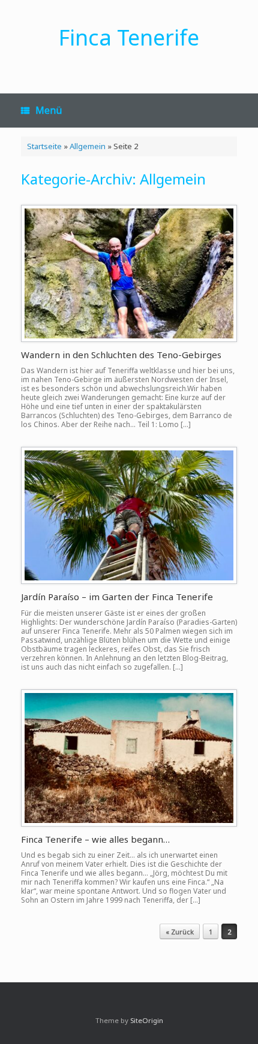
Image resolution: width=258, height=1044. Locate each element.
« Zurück (180, 931)
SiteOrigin (146, 1020)
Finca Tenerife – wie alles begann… (95, 839)
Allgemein (88, 146)
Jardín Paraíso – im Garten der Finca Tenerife (117, 597)
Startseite (44, 146)
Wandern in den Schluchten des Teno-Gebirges (121, 355)
